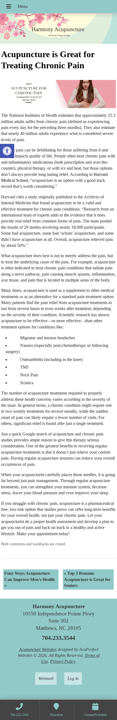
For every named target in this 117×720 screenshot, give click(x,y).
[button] (7, 151)
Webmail (45, 678)
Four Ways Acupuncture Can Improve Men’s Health (29, 579)
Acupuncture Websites (38, 649)
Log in (73, 678)
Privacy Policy (62, 661)
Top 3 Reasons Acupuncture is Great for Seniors (87, 579)
